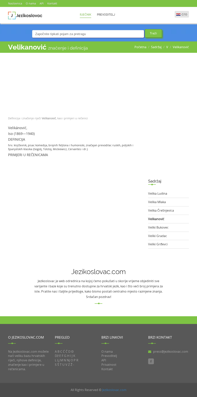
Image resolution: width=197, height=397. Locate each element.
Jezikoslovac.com (114, 390)
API (42, 3)
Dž (56, 356)
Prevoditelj (106, 14)
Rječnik (85, 14)
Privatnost (108, 365)
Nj (68, 360)
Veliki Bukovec (158, 227)
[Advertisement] (75, 84)
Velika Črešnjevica (161, 210)
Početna (140, 47)
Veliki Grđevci (158, 244)
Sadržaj (156, 47)
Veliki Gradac (157, 236)
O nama (31, 3)
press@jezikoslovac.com (170, 351)
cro (184, 14)
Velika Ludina (157, 193)
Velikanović (181, 47)
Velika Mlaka (157, 202)
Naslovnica (15, 3)
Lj (58, 360)
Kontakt (52, 3)
